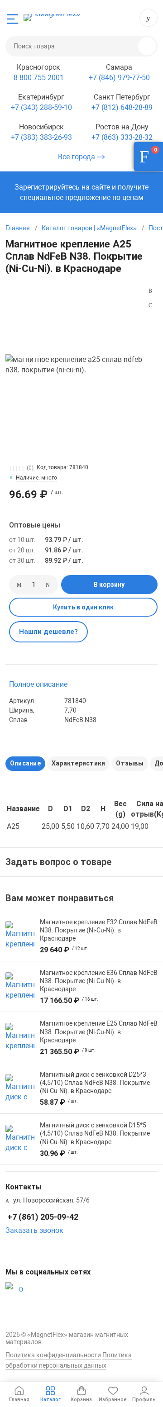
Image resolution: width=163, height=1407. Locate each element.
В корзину (109, 584)
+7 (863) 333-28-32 (122, 137)
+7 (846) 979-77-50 (119, 77)
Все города (77, 156)
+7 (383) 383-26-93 (41, 137)
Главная (17, 228)
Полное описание (38, 684)
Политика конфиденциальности (53, 1355)
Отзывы (129, 763)
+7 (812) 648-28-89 (122, 107)
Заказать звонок (34, 1230)
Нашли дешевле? (48, 631)
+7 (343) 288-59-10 (41, 107)
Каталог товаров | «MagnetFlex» (89, 228)
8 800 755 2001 (39, 77)
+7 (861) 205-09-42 (148, 18)
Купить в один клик (83, 607)
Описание (25, 763)
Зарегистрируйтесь (47, 187)
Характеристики (78, 763)
